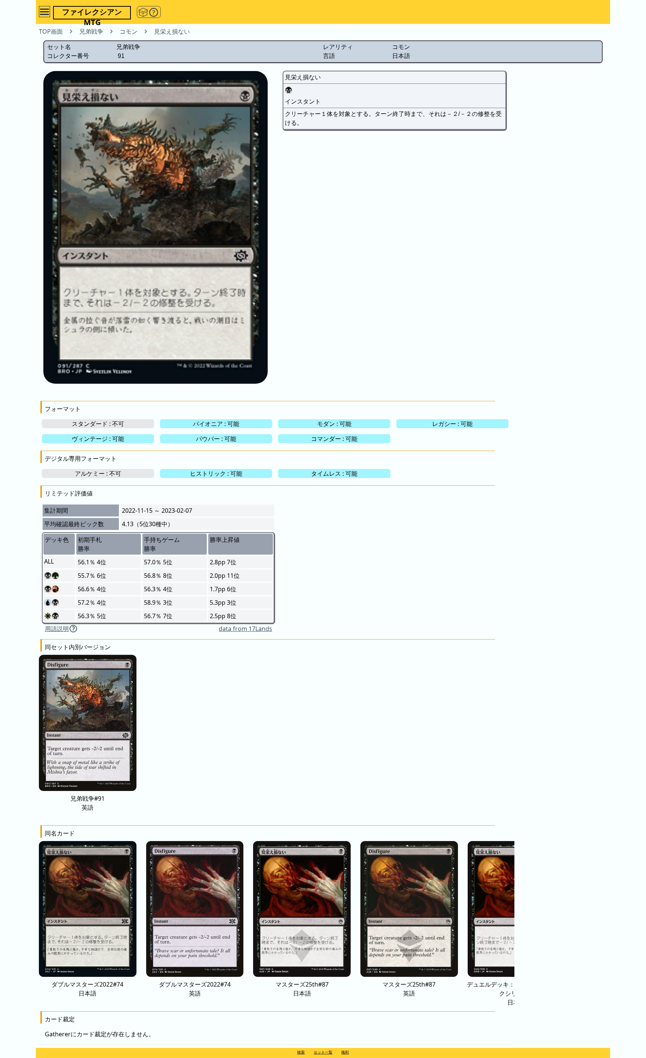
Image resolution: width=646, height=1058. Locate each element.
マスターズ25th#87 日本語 (302, 988)
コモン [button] (129, 31)
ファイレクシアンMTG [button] (92, 13)
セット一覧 (323, 1052)
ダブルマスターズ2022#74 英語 (195, 988)
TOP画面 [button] (51, 31)
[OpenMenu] (44, 11)
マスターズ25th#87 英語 (409, 988)
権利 (345, 1052)
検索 (301, 1052)
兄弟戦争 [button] (91, 31)
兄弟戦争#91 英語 (87, 802)
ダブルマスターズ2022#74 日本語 (87, 988)
